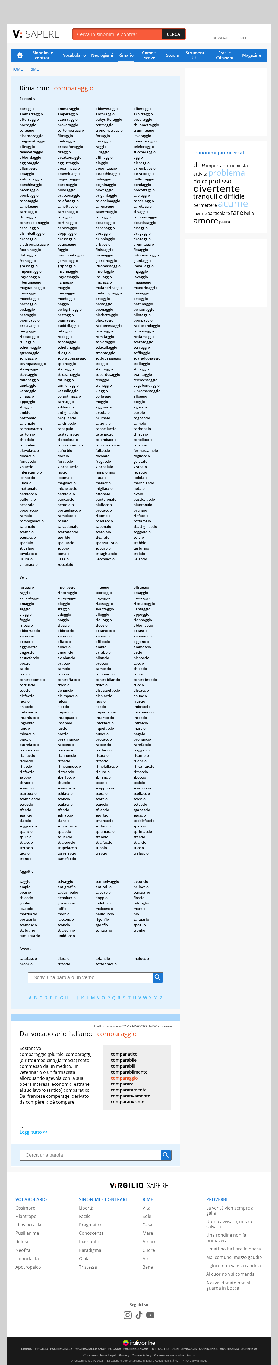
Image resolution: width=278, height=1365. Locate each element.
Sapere (42, 34)
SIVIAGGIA (189, 1348)
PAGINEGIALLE (61, 1348)
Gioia (84, 1259)
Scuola (172, 55)
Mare (148, 1233)
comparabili (123, 1066)
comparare (122, 1084)
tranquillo (208, 196)
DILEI (175, 1348)
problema (226, 172)
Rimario (126, 55)
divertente (216, 188)
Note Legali (108, 1355)
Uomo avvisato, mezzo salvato (229, 1224)
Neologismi (102, 55)
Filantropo (26, 1216)
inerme (200, 213)
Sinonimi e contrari (43, 55)
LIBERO (27, 1348)
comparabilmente (129, 1072)
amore (205, 220)
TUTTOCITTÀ (159, 1348)
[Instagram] (127, 1315)
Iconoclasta (27, 1259)
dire (199, 164)
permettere (205, 205)
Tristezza (88, 1267)
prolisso (220, 181)
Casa (147, 1225)
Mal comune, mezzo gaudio (234, 1257)
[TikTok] (139, 1315)
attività (200, 174)
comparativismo (127, 1102)
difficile (234, 196)
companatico (124, 1054)
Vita (146, 1208)
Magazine (251, 55)
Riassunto (89, 1242)
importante (217, 166)
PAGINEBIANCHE (135, 1348)
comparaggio (124, 1078)
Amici (148, 1259)
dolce (200, 181)
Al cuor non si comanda (230, 1274)
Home (20, 55)
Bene (148, 1267)
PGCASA (114, 1348)
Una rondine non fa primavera (226, 1237)
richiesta (239, 166)
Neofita (22, 1250)
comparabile (124, 1060)
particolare (218, 213)
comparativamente (130, 1096)
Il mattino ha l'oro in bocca (233, 1249)
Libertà (86, 1208)
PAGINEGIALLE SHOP (90, 1348)
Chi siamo (90, 1355)
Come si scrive (149, 55)
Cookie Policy (141, 1355)
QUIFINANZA (208, 1348)
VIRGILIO (41, 1348)
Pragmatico (91, 1225)
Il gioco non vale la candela (233, 1266)
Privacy (124, 1355)
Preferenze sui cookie (169, 1355)
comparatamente (129, 1090)
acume (233, 203)
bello (249, 213)
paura (224, 221)
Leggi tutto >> (34, 1132)
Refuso (22, 1242)
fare (237, 212)
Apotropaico (28, 1267)
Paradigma (90, 1250)
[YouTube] (150, 1315)
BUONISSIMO (229, 1348)
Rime (34, 69)
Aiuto (191, 1355)
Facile (84, 1216)
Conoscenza (91, 1233)
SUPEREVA (249, 1348)
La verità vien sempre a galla (230, 1210)
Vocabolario (74, 55)
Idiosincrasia (28, 1225)
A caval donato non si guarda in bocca (228, 1285)
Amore (149, 1242)
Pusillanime (27, 1233)
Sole (147, 1216)
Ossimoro (25, 1208)
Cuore (149, 1250)
